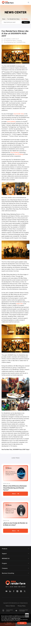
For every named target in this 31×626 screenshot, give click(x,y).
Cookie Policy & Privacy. (16, 618)
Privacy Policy (21, 606)
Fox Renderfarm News (13, 19)
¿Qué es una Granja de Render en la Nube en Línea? (15, 524)
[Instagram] (21, 591)
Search (26, 22)
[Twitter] (24, 591)
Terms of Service (10, 606)
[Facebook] (14, 591)
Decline (9, 623)
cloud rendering (11, 121)
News (3, 19)
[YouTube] (6, 591)
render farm (19, 303)
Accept (22, 623)
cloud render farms (19, 113)
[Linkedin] (10, 591)
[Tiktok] (17, 591)
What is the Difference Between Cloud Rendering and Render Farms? (15, 488)
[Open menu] (28, 2)
